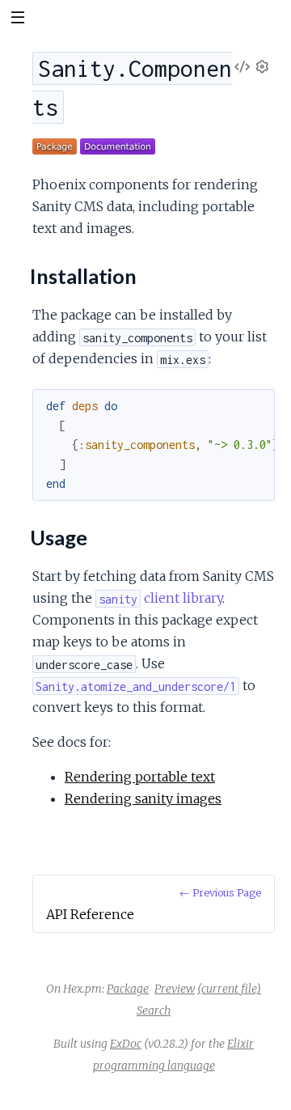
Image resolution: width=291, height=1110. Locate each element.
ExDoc (125, 1043)
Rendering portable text (140, 777)
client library (160, 598)
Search (154, 1010)
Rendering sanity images (143, 798)
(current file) (229, 988)
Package (128, 988)
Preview (174, 988)
